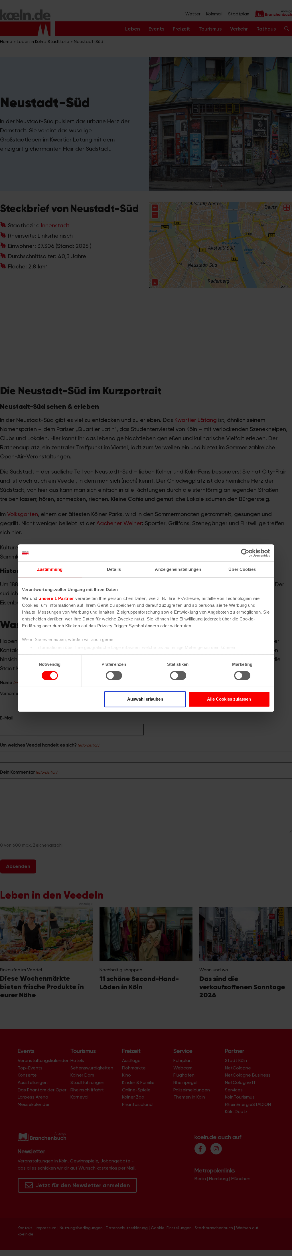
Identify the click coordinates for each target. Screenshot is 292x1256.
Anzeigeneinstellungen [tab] (178, 569)
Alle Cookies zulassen (229, 699)
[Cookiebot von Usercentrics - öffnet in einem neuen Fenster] (245, 553)
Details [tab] (114, 569)
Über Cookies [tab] (242, 569)
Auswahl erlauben (145, 699)
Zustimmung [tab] (49, 569)
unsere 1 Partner (56, 598)
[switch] (114, 675)
